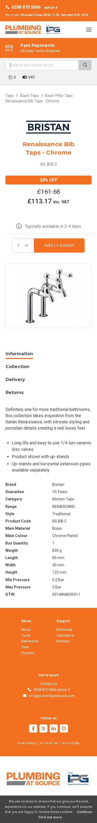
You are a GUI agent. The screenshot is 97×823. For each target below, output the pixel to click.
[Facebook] (33, 729)
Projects (27, 653)
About (26, 629)
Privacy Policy (26, 743)
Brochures (64, 629)
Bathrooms (30, 641)
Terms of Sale (70, 743)
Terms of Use (48, 743)
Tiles (25, 647)
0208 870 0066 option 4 (51, 690)
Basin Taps (29, 95)
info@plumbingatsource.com (50, 696)
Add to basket (59, 245)
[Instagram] (64, 729)
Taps (9, 95)
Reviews (62, 641)
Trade (25, 635)
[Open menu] (89, 29)
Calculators (65, 635)
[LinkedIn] (54, 729)
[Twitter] (43, 729)
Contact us (48, 684)
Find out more (50, 817)
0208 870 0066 (26, 7)
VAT (31, 77)
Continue (84, 812)
